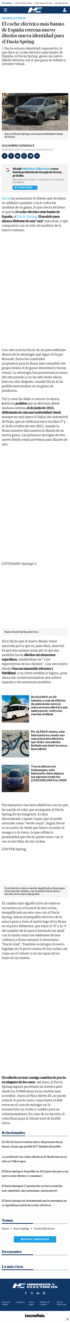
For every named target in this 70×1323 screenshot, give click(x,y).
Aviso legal (31, 1303)
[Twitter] (11, 156)
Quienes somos (6, 1303)
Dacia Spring (27, 217)
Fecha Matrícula (61, 1303)
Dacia (6, 198)
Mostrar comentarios (35, 1239)
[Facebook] (5, 156)
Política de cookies (45, 1303)
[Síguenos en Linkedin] (38, 1293)
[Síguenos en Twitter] (32, 1293)
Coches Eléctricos (13, 18)
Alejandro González (18, 145)
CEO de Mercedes (23, 3)
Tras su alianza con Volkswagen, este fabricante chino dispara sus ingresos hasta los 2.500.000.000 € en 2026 (49, 773)
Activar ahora (23, 187)
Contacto (20, 1302)
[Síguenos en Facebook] (26, 1293)
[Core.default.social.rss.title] (44, 1293)
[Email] (37, 156)
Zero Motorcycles (43, 3)
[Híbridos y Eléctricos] (35, 1285)
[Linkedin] (17, 156)
